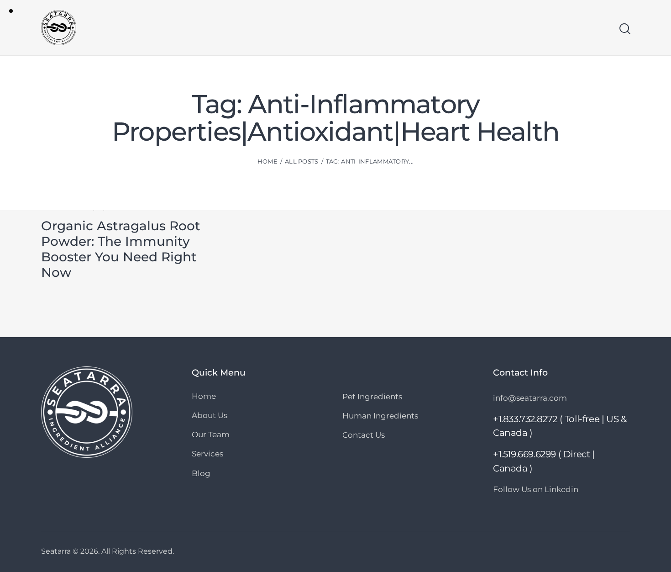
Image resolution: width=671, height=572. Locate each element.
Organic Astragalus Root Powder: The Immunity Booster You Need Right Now (120, 249)
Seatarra (56, 551)
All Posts (302, 161)
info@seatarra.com (530, 398)
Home (267, 161)
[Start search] (624, 28)
